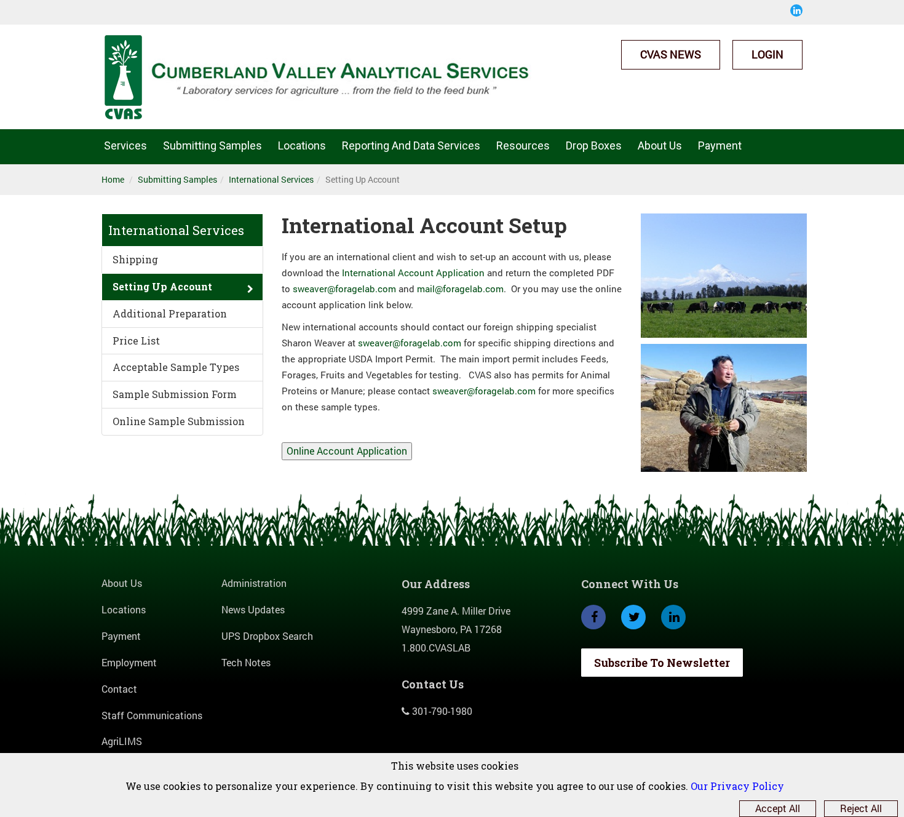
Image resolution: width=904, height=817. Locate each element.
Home (112, 179)
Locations (123, 609)
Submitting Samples (177, 179)
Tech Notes (246, 662)
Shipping (135, 259)
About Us (121, 582)
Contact (119, 688)
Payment (720, 145)
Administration (254, 582)
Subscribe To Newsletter (662, 662)
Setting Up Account (162, 286)
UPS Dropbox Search (267, 635)
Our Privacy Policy (737, 785)
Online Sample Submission (179, 421)
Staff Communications (151, 715)
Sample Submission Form (175, 394)
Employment (129, 662)
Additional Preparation (170, 313)
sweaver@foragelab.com (344, 289)
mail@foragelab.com (460, 289)
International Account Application (413, 273)
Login (767, 54)
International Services (271, 179)
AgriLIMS (121, 741)
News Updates (253, 609)
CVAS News (670, 54)
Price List (136, 340)
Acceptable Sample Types (176, 367)
